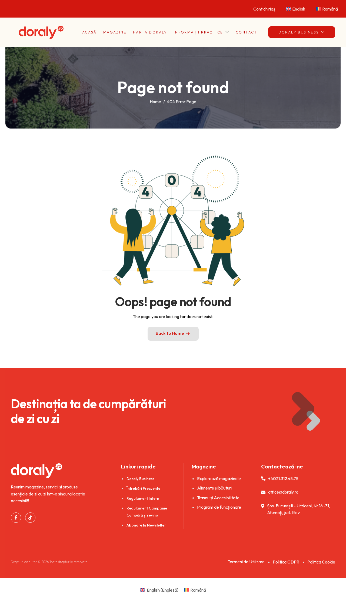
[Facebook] (16, 517)
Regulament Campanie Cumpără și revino (147, 512)
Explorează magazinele (219, 478)
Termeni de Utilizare (246, 561)
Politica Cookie (321, 562)
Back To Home (170, 333)
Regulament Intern (143, 498)
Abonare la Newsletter (146, 525)
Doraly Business (298, 32)
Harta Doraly (150, 32)
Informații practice (198, 32)
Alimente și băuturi (214, 488)
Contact (246, 32)
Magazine (115, 32)
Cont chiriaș (264, 9)
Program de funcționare (219, 507)
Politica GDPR (286, 562)
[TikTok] (30, 517)
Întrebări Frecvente (143, 488)
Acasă (89, 32)
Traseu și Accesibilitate (218, 497)
